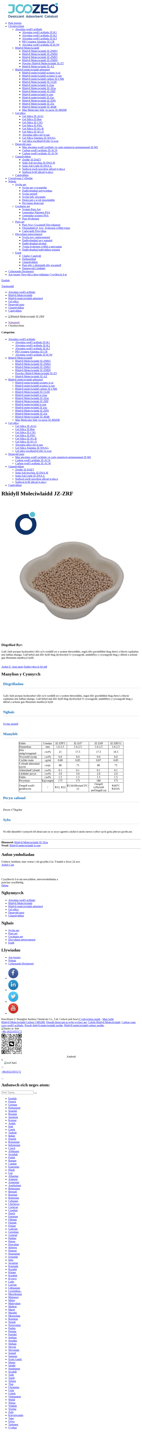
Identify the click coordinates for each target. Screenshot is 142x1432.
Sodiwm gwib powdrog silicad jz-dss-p (43, 168)
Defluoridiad (29, 259)
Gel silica (20, 113)
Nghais (12, 181)
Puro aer (19, 221)
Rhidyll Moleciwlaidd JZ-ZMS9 (39, 60)
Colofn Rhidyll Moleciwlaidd (104, 1022)
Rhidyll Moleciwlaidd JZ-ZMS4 (39, 54)
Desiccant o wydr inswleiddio (38, 200)
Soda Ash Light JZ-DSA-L (37, 165)
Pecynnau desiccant (33, 203)
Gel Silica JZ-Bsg (32, 119)
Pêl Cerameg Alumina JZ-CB (38, 41)
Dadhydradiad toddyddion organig (41, 249)
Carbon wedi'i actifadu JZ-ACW (40, 153)
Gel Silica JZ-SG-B (33, 128)
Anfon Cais (7, 864)
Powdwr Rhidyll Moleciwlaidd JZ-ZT (43, 63)
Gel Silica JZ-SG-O (33, 131)
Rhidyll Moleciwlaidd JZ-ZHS (39, 100)
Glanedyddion (23, 156)
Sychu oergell (29, 193)
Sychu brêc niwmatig (33, 196)
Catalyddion (22, 175)
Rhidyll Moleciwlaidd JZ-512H (39, 82)
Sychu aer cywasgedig (34, 187)
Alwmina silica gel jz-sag (36, 134)
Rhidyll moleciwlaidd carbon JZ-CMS (43, 78)
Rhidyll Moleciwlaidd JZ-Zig (38, 103)
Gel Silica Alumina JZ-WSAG (39, 137)
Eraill (18, 252)
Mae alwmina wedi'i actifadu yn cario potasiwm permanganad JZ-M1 (60, 147)
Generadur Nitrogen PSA (36, 212)
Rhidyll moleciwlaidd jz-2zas (38, 85)
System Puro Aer (31, 209)
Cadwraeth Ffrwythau (34, 231)
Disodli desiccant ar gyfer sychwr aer (66, 1022)
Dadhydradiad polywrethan (37, 190)
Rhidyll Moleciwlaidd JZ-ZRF (39, 91)
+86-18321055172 (11, 1031)
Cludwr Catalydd (31, 255)
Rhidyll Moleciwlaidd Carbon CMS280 (23, 1022)
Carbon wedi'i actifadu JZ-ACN (39, 150)
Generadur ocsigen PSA (35, 215)
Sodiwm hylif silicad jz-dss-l (37, 172)
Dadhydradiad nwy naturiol (37, 240)
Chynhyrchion (16, 26)
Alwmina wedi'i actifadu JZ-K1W (40, 44)
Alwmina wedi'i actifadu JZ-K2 (39, 35)
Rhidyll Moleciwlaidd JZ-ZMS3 (39, 51)
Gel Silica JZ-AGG (32, 116)
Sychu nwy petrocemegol (36, 237)
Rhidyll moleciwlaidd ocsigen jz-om (42, 75)
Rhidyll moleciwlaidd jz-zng (37, 94)
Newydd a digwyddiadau (35, 274)
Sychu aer (20, 184)
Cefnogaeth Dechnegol (21, 271)
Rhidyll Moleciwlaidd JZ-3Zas (39, 88)
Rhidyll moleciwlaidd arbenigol (32, 69)
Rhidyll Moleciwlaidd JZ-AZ (38, 66)
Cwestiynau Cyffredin (20, 178)
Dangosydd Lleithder (33, 268)
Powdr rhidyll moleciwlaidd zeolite (44, 1025)
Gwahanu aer (22, 206)
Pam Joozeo (14, 23)
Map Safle (108, 1019)
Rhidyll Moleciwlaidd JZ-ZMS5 (39, 57)
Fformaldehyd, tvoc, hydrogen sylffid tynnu (46, 227)
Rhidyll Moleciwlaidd (27, 47)
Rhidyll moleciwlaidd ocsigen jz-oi (41, 72)
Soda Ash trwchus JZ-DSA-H (38, 162)
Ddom (4, 885)
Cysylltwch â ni (58, 274)
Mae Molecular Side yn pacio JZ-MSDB (44, 109)
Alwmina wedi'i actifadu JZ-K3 (39, 38)
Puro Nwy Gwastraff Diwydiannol (41, 224)
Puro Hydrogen (30, 218)
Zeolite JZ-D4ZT (31, 159)
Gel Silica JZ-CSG (32, 122)
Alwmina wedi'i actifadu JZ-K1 (39, 32)
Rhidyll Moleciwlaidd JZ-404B (39, 106)
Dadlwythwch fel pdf (35, 666)
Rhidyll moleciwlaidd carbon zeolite (84, 1025)
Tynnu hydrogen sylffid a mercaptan (42, 246)
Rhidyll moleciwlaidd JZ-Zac (38, 97)
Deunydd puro (23, 144)
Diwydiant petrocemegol (28, 234)
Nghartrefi (14, 322)
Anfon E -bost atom (12, 666)
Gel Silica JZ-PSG (32, 125)
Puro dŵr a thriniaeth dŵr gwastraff (41, 265)
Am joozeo (14, 274)
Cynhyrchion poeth (89, 1019)
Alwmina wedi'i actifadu (28, 29)
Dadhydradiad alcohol (34, 243)
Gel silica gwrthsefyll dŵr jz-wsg (40, 141)
